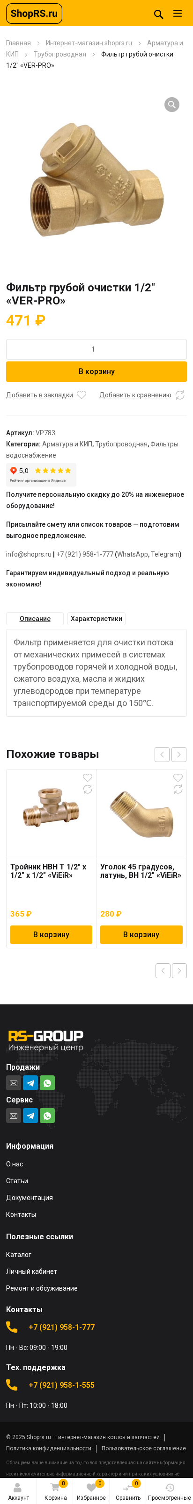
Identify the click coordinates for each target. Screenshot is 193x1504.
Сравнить (128, 1490)
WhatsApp (132, 554)
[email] (13, 1082)
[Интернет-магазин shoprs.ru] (34, 13)
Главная (18, 43)
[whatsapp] (47, 1082)
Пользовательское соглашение (144, 1448)
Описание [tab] (35, 618)
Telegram (165, 554)
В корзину (97, 371)
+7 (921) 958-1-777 (84, 554)
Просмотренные (169, 1498)
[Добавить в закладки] (81, 395)
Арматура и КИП (67, 444)
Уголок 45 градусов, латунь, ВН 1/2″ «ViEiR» (140, 871)
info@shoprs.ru (29, 554)
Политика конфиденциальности (48, 1448)
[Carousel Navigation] (170, 754)
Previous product (163, 970)
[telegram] (30, 1082)
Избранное (91, 1490)
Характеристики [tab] (96, 618)
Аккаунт (18, 1498)
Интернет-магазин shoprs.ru (89, 43)
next (178, 754)
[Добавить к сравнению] (180, 395)
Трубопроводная (60, 54)
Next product (179, 970)
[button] (171, 104)
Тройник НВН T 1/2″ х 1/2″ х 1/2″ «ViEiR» (48, 871)
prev (162, 754)
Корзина (56, 1490)
